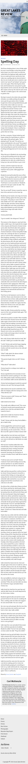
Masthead (3, 736)
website (14, 704)
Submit (3, 739)
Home (2, 719)
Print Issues (4, 734)
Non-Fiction (4, 726)
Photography (4, 729)
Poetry (3, 721)
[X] (27, 1)
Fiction (3, 58)
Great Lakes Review (10, 12)
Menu (5, 35)
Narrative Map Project (7, 731)
